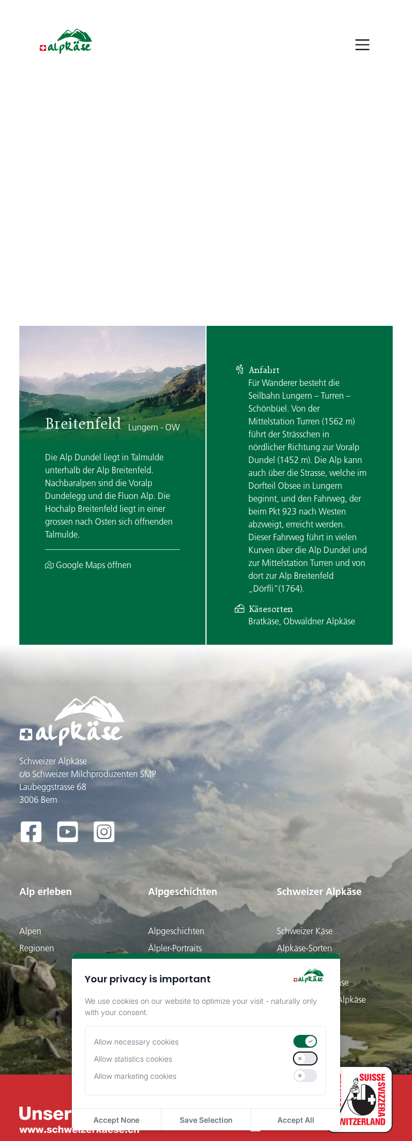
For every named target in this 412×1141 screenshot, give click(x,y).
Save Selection (206, 1119)
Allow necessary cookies (136, 1041)
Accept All (295, 1119)
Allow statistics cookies (133, 1058)
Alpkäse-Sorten (304, 948)
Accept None (116, 1119)
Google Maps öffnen (92, 565)
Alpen (30, 931)
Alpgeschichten (182, 891)
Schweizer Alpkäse (319, 891)
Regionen (36, 948)
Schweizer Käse (305, 931)
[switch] (305, 1041)
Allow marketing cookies (135, 1075)
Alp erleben (45, 891)
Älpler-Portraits (175, 948)
